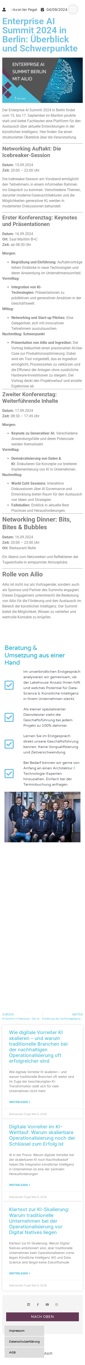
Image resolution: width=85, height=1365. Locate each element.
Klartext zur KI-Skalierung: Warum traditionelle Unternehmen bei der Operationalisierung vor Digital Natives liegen (39, 1221)
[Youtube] (47, 1304)
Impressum (16, 1331)
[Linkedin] (28, 1304)
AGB (12, 1352)
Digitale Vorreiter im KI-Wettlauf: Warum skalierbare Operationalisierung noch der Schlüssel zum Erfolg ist (42, 1135)
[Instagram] (56, 1304)
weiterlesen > (19, 1102)
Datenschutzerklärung (24, 1341)
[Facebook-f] (37, 1304)
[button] (73, 9)
